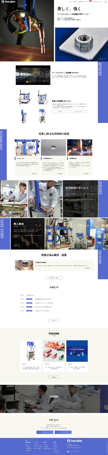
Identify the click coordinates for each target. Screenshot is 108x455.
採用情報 (55, 446)
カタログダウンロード (78, 111)
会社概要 (55, 444)
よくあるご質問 (56, 452)
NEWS (55, 448)
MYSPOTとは (28, 446)
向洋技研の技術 (80, 1)
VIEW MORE (54, 401)
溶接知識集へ (54, 377)
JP (69, 1)
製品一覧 (75, 1)
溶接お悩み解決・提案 (48, 448)
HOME (26, 440)
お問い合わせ (56, 450)
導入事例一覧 (27, 243)
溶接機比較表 (28, 450)
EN (72, 1)
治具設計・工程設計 (37, 448)
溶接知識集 (46, 446)
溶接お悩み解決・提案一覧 (54, 277)
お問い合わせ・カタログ (97, 1)
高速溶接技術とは (29, 448)
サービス (86, 1)
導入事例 (90, 1)
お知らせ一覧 (54, 320)
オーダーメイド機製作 (38, 446)
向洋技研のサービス (37, 444)
